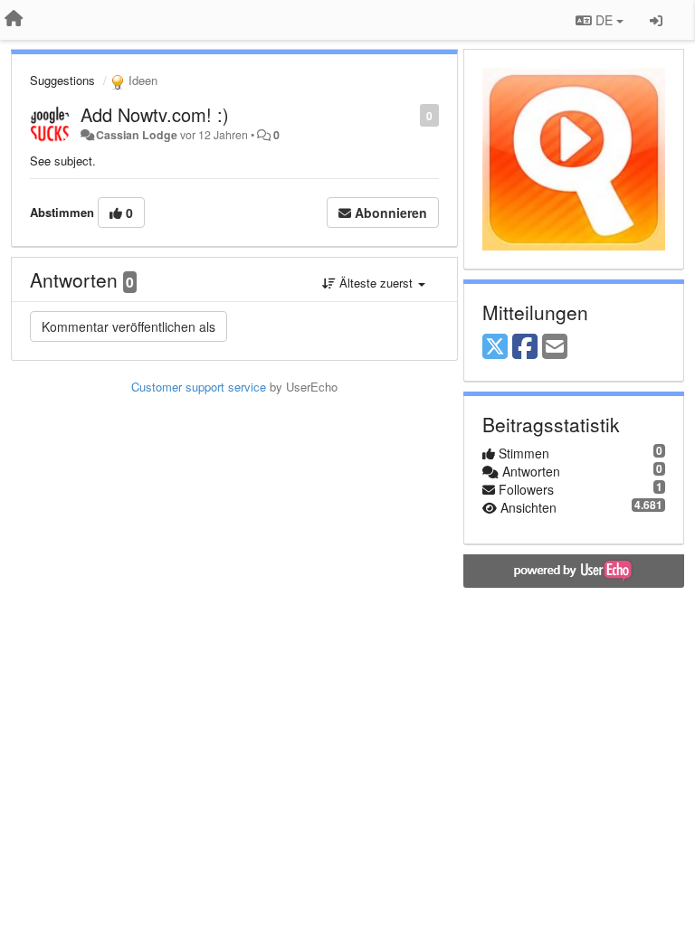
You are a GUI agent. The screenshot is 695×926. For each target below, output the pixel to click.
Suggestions (62, 80)
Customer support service (198, 386)
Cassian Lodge (136, 135)
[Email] (554, 347)
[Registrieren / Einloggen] (656, 20)
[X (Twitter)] (495, 347)
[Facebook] (525, 347)
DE (604, 20)
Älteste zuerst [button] (376, 282)
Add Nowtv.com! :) (155, 114)
